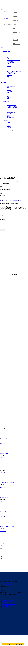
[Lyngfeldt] (7, 5)
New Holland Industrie (12, 107)
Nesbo (8, 98)
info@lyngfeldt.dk (8, 584)
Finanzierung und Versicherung (10, 604)
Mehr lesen (3, 443)
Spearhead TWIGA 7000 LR (6, 453)
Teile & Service (6, 55)
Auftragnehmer (6, 101)
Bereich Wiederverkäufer (8, 607)
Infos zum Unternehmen (8, 600)
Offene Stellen (6, 606)
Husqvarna (9, 127)
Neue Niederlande (11, 86)
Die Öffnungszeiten (7, 601)
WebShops (5, 120)
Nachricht (2, 223)
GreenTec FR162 (4, 438)
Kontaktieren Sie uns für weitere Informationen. (10, 200)
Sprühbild (9, 66)
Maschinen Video (10, 117)
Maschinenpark (6, 51)
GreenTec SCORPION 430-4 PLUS (8, 526)
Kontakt (4, 602)
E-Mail (1, 215)
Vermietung (5, 110)
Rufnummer (2, 219)
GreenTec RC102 (4, 468)
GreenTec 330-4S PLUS (5, 541)
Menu (1, 47)
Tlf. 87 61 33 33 (7, 582)
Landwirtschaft (6, 68)
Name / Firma (3, 212)
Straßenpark (5, 82)
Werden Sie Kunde (7, 605)
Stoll (8, 80)
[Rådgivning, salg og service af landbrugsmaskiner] (8, 2)
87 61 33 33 (6, 18)
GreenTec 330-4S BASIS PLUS (7, 482)
